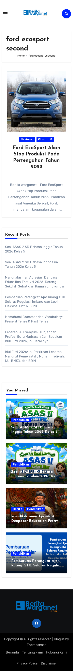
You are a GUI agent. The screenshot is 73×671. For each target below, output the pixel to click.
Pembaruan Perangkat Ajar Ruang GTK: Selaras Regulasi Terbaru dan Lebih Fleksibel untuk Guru (35, 301)
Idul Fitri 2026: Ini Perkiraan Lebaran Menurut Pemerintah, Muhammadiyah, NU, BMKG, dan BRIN (35, 356)
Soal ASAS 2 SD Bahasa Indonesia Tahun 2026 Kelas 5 (35, 476)
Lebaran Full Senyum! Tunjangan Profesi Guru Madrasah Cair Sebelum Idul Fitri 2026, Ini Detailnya (33, 336)
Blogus (59, 639)
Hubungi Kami (56, 652)
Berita (17, 509)
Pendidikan (21, 420)
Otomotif (45, 139)
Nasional (27, 139)
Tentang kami (32, 652)
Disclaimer (49, 663)
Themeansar (36, 645)
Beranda (12, 652)
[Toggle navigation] (5, 13)
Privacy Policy (27, 663)
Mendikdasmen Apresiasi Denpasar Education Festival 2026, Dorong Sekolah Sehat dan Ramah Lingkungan (35, 281)
